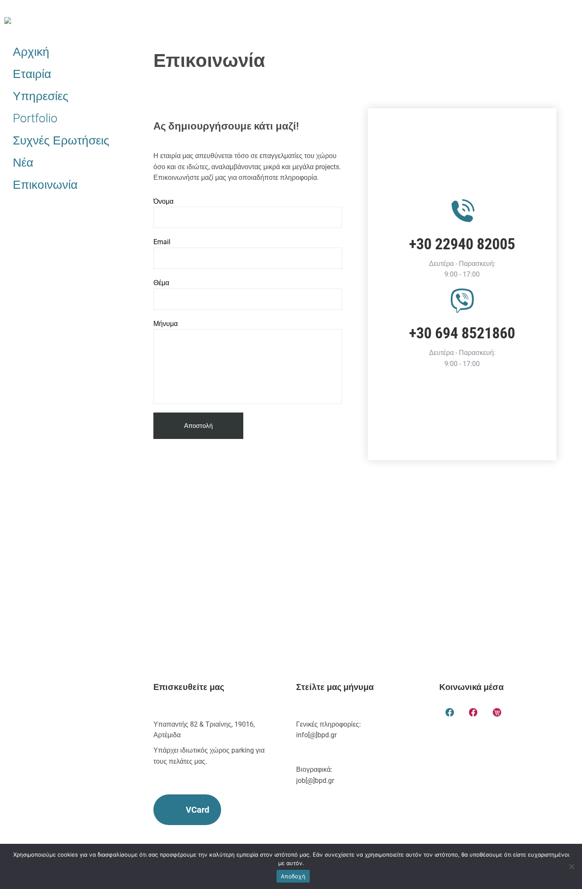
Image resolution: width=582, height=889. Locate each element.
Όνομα (163, 201)
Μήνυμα (165, 324)
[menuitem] (66, 52)
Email (161, 242)
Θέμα (161, 283)
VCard (197, 810)
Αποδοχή (293, 876)
